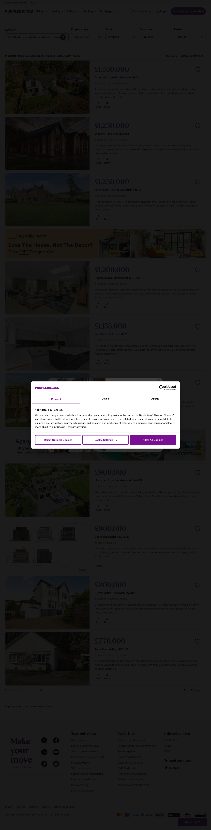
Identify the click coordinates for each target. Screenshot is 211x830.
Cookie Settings (103, 440)
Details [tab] (106, 398)
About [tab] (155, 398)
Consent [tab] (56, 399)
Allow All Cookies (153, 440)
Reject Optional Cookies (58, 440)
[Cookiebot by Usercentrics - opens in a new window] (161, 387)
